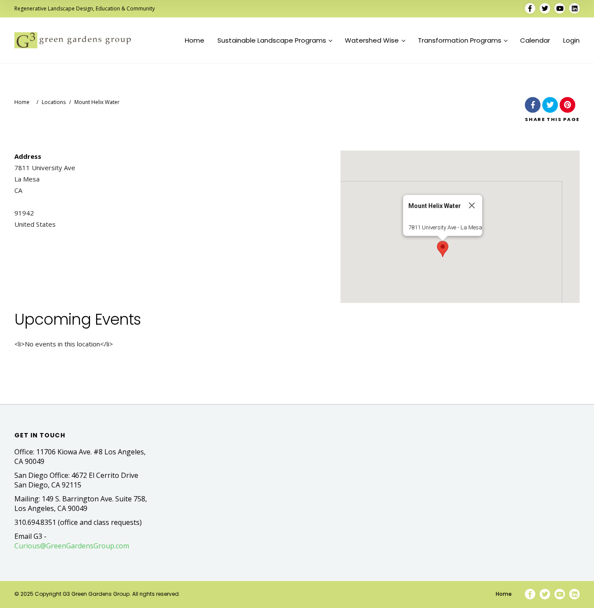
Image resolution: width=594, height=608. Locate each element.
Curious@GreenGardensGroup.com (71, 546)
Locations (54, 102)
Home (194, 40)
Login (571, 40)
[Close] (471, 205)
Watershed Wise (372, 40)
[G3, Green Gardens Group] (72, 40)
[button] (442, 249)
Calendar (535, 40)
